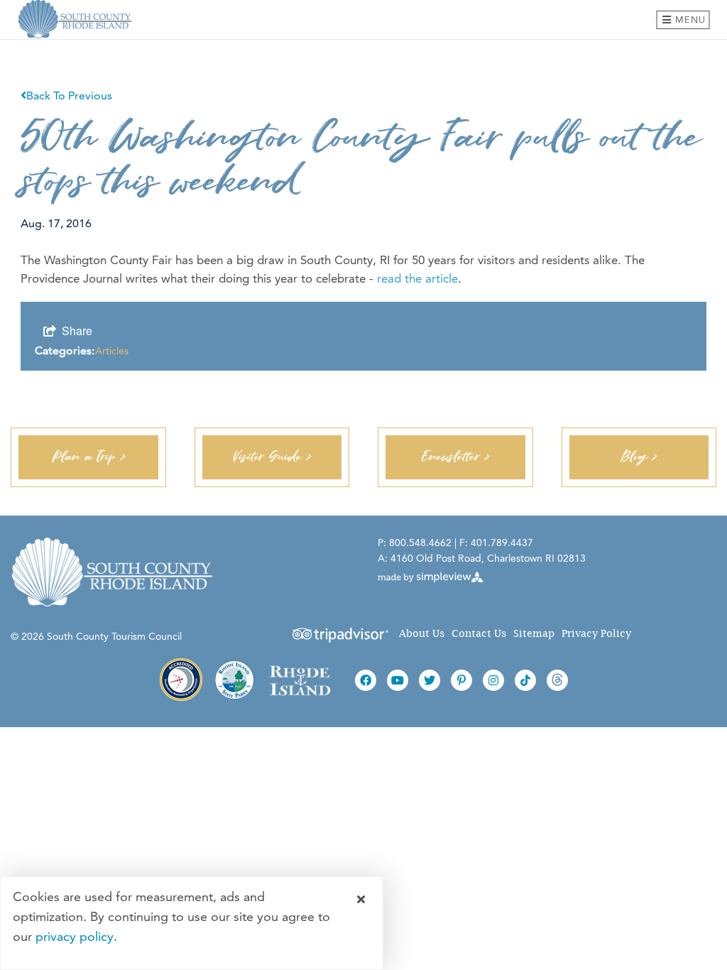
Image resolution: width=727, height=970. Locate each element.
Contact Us (479, 633)
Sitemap (533, 633)
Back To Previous (69, 95)
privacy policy (74, 936)
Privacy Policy (596, 633)
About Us (421, 633)
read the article (417, 278)
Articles (112, 350)
